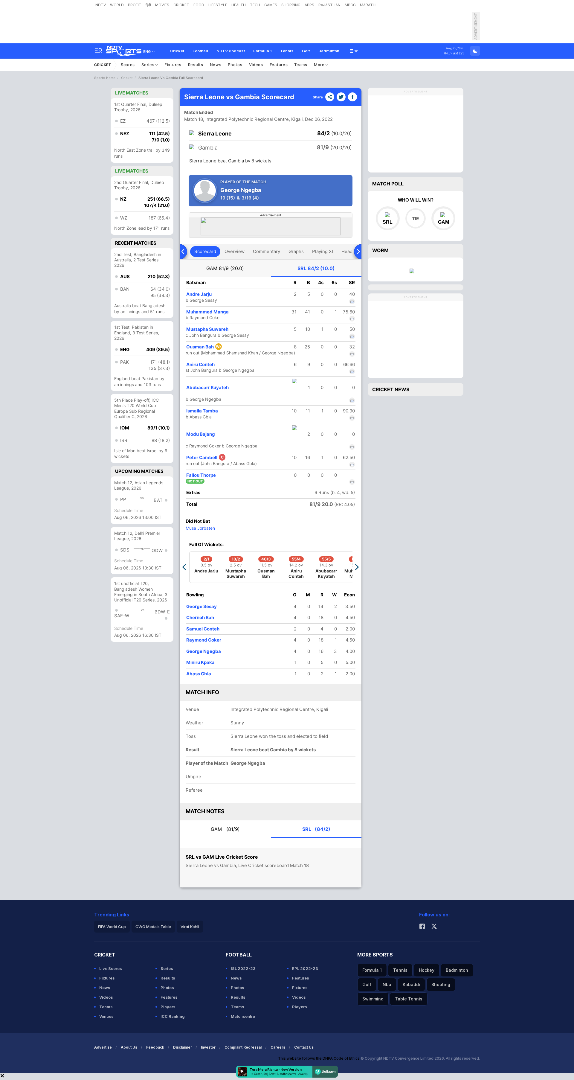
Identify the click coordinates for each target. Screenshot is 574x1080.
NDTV (100, 5)
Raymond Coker (203, 640)
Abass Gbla (198, 674)
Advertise (103, 1047)
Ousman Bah (204, 347)
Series (148, 64)
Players (168, 1006)
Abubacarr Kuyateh (207, 387)
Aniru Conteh (200, 364)
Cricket (177, 50)
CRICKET (181, 5)
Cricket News (390, 389)
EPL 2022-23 (305, 968)
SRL (316, 268)
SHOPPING (290, 5)
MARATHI (368, 5)
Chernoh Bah (200, 617)
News (216, 64)
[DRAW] (415, 218)
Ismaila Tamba (202, 411)
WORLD (117, 5)
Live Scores (110, 968)
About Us (129, 1047)
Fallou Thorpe (201, 475)
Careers (278, 1047)
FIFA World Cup (112, 926)
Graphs (296, 251)
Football (200, 50)
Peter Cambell (205, 457)
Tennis (287, 50)
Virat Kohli (190, 926)
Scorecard (205, 251)
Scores (128, 64)
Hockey (426, 970)
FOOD (198, 5)
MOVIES (162, 5)
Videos (256, 64)
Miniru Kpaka (200, 662)
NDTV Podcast (230, 50)
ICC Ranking (173, 1016)
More (320, 64)
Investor (208, 1047)
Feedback (155, 1047)
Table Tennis (408, 998)
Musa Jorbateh (200, 528)
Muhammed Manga (207, 312)
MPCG (350, 5)
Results (195, 64)
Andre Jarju (199, 294)
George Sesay (201, 606)
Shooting (440, 984)
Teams (300, 64)
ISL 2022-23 (243, 968)
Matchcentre (243, 1016)
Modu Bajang (200, 434)
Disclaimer (182, 1047)
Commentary (266, 251)
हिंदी (148, 5)
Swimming (373, 998)
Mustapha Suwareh (207, 329)
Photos (235, 64)
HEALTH (238, 5)
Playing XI (322, 251)
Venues (106, 1016)
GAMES (270, 5)
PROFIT (134, 5)
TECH (255, 5)
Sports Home (104, 78)
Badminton (328, 50)
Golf (306, 50)
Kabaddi (411, 984)
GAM (225, 268)
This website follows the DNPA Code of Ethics (319, 1058)
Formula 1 (262, 50)
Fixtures (172, 64)
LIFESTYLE (217, 5)
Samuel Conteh (202, 629)
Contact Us (304, 1047)
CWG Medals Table (153, 926)
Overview (235, 251)
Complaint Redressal (243, 1047)
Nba (387, 984)
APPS (309, 5)
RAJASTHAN (329, 5)
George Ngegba (203, 651)
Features (279, 64)
